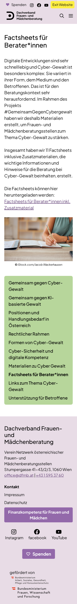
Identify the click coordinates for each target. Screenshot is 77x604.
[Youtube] (46, 4)
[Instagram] (32, 4)
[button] (61, 16)
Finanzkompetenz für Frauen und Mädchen (38, 515)
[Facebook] (39, 4)
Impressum (14, 494)
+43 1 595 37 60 (50, 475)
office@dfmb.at (19, 475)
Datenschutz (15, 502)
